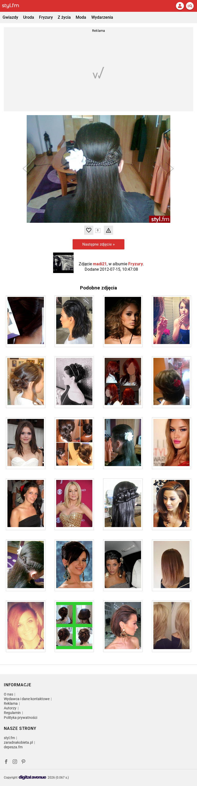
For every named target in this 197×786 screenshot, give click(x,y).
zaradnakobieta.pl (18, 742)
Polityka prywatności (20, 718)
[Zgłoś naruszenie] (108, 230)
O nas (8, 694)
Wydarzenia (102, 17)
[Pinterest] (24, 762)
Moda (81, 17)
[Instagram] (15, 762)
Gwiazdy (10, 17)
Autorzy (10, 708)
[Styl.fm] (13, 5)
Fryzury (46, 17)
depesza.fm (13, 747)
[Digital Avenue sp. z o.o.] (32, 777)
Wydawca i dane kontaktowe (27, 699)
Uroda (28, 17)
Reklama (11, 703)
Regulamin (12, 713)
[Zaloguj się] (180, 6)
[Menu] (190, 6)
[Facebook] (6, 762)
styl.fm (9, 738)
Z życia (64, 17)
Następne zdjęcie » (98, 244)
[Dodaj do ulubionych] (88, 230)
